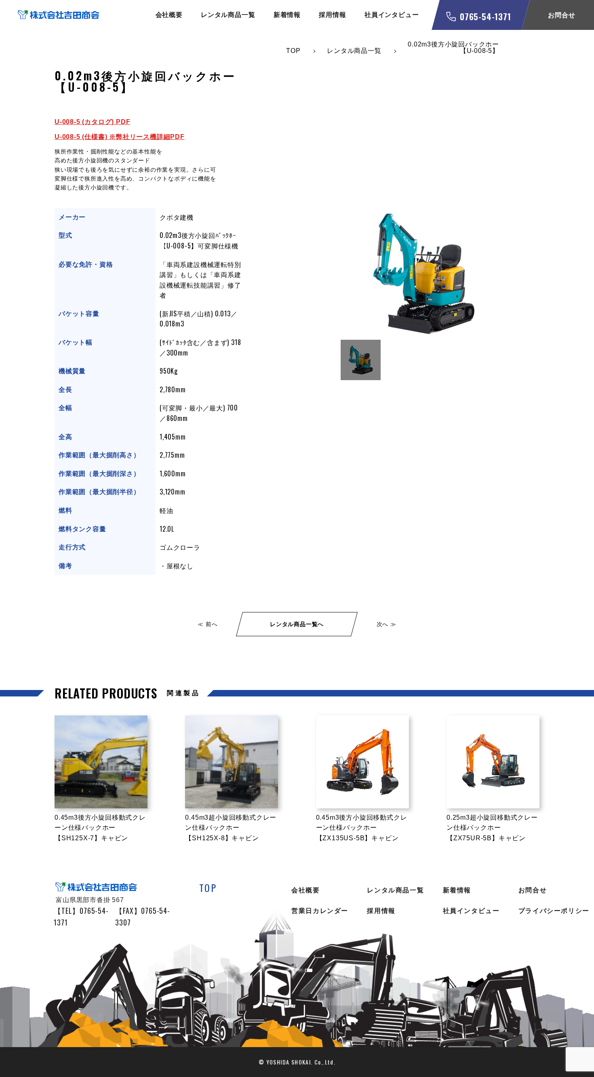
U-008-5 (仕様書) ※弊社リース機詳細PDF (120, 136)
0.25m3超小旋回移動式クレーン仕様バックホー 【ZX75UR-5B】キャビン (492, 827)
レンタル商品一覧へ (297, 624)
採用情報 (332, 14)
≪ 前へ (207, 624)
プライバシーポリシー (554, 910)
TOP (208, 887)
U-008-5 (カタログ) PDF (92, 121)
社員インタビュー (391, 14)
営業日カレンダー (319, 910)
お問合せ (532, 890)
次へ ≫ (386, 624)
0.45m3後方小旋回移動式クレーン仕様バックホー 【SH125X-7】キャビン (100, 827)
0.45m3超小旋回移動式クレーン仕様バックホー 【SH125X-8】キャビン (230, 827)
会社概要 (169, 14)
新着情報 (287, 14)
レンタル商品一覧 (228, 14)
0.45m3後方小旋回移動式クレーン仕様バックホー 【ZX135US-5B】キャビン (361, 827)
